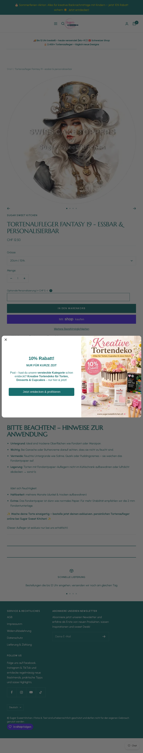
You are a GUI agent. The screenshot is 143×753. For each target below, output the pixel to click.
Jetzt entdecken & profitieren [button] (41, 391)
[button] (5, 339)
